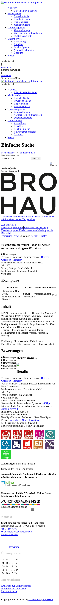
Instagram (13, 547)
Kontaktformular (9, 534)
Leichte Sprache (9, 591)
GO (33, 61)
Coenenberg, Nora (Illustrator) (24, 420)
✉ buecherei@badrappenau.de (16, 531)
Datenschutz (34, 599)
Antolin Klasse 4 (9, 409)
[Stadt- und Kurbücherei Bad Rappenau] (21, 2)
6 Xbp (46, 403)
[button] (54, 164)
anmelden (6, 67)
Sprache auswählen (10, 69)
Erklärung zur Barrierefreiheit (16, 585)
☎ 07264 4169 (9, 528)
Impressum (47, 599)
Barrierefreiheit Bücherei (13, 588)
